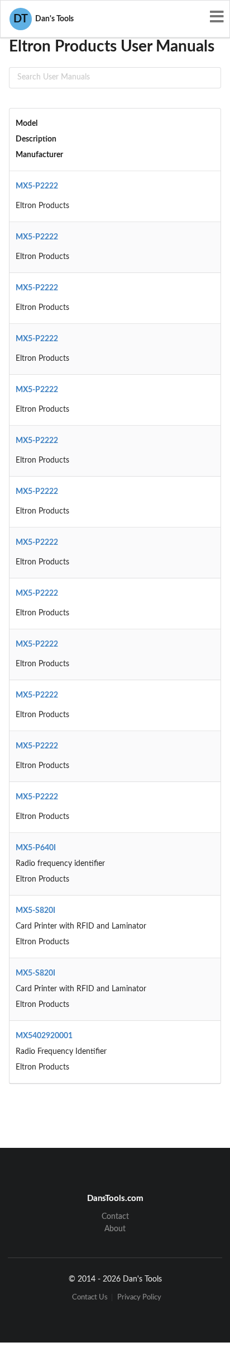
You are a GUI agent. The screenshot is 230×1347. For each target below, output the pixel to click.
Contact (115, 1217)
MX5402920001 (44, 1036)
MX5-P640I (36, 848)
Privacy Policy (139, 1297)
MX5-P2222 (37, 186)
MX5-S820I (35, 911)
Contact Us (90, 1297)
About (115, 1229)
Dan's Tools (43, 19)
